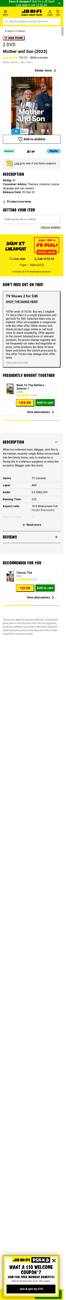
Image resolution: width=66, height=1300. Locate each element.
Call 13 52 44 (45, 259)
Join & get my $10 (31, 1289)
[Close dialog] (53, 1260)
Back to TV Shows (16, 31)
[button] (11, 12)
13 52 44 (41, 5)
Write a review (39, 57)
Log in (18, 163)
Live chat (21, 5)
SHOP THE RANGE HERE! (22, 301)
